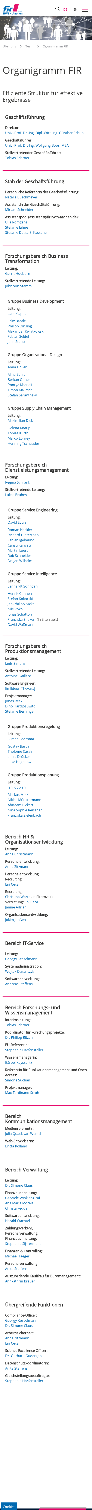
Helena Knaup (19, 428)
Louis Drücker (19, 756)
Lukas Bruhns (16, 494)
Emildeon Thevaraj (20, 688)
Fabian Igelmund (21, 540)
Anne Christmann (19, 854)
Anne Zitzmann (17, 866)
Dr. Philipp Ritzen (19, 1037)
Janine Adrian (16, 907)
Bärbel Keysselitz (18, 1062)
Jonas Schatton (20, 614)
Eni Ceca (12, 884)
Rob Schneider (20, 555)
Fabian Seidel (19, 336)
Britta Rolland (16, 1146)
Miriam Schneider (19, 209)
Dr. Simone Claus (19, 1185)
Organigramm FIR (55, 46)
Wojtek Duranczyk (19, 971)
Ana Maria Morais (19, 1203)
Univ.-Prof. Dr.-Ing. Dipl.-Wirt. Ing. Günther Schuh (44, 132)
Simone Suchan (17, 1080)
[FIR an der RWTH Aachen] (13, 9)
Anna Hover (18, 367)
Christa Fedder (17, 1208)
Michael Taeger (17, 1256)
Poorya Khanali (20, 384)
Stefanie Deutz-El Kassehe (26, 232)
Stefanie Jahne (16, 227)
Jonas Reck (13, 701)
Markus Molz (18, 794)
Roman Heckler (20, 529)
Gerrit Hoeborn (17, 273)
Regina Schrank (17, 482)
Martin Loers (18, 550)
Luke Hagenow (20, 761)
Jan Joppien (17, 787)
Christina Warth (18, 896)
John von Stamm (18, 286)
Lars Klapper (18, 313)
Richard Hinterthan (24, 535)
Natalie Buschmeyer (21, 197)
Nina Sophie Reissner (25, 810)
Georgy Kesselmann (21, 959)
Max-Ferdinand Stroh (22, 1092)
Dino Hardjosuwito (20, 706)
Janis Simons (15, 663)
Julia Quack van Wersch (23, 1133)
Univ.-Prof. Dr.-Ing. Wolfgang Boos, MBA (37, 145)
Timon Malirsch (20, 390)
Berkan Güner (19, 379)
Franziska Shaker (22, 619)
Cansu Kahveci (20, 545)
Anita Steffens (16, 1268)
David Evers (17, 522)
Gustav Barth (19, 746)
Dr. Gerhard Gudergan (23, 1355)
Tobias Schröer (17, 158)
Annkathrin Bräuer (20, 1281)
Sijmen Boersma (21, 739)
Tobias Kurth (18, 433)
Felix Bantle (17, 321)
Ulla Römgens (16, 222)
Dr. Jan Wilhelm (20, 560)
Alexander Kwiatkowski (26, 331)
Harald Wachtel (17, 1220)
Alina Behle (17, 374)
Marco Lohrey (19, 438)
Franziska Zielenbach (25, 815)
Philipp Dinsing (20, 326)
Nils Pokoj (16, 609)
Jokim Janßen (15, 919)
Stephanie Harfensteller (24, 1050)
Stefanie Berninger (20, 711)
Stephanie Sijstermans (23, 1243)
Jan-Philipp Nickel (22, 604)
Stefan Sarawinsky (23, 395)
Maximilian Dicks (21, 420)
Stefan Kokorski (21, 598)
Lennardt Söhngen (23, 586)
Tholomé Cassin (21, 751)
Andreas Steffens (19, 984)
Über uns (9, 46)
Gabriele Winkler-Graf (22, 1198)
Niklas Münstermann (25, 799)
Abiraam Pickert (21, 805)
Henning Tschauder (24, 443)
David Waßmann (21, 624)
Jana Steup (17, 341)
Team (29, 46)
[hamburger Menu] (85, 9)
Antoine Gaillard (18, 676)
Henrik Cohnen (20, 593)
